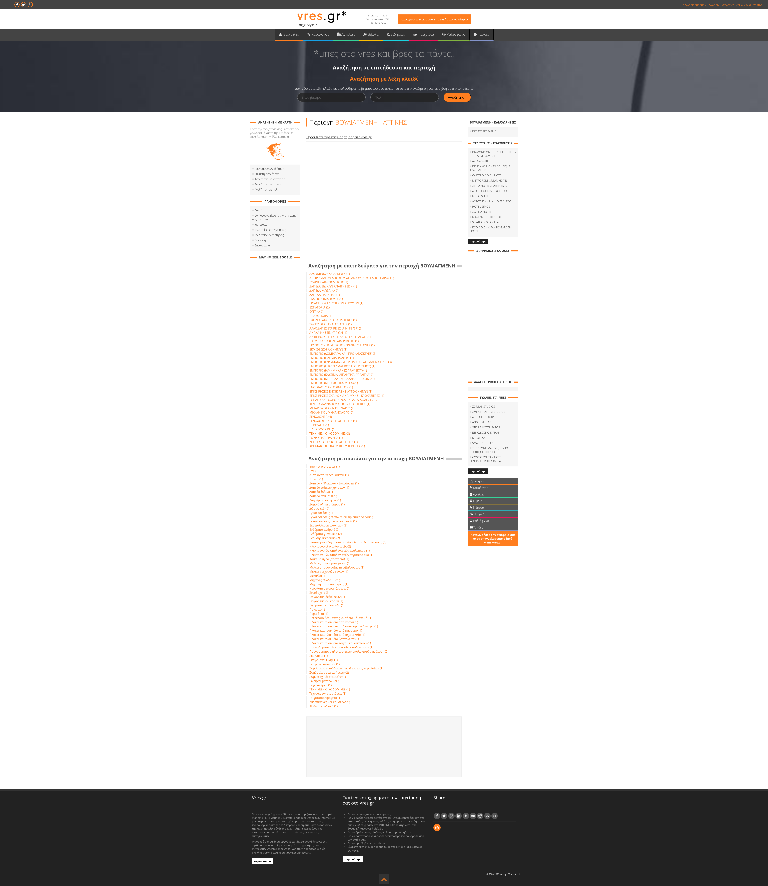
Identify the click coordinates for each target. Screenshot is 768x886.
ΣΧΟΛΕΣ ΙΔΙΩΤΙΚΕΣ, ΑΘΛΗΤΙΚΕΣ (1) (333, 320)
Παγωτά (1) (317, 609)
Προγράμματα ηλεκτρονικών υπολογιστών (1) (341, 647)
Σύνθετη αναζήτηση (267, 174)
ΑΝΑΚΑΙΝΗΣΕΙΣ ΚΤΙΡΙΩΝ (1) (328, 332)
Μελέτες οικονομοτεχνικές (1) (329, 563)
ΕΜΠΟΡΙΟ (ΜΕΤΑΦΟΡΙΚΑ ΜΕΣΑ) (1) (333, 383)
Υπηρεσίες (261, 224)
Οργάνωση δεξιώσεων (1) (327, 597)
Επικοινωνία (262, 245)
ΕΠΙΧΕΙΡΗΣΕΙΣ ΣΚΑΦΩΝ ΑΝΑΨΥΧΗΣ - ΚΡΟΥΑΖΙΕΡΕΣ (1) (346, 396)
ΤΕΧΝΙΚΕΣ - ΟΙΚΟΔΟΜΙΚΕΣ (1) (329, 689)
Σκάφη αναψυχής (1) (323, 660)
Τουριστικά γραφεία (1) (325, 698)
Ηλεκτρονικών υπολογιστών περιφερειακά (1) (341, 555)
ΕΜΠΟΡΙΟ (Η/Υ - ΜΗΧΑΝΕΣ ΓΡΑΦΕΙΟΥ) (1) (338, 370)
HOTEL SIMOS (481, 206)
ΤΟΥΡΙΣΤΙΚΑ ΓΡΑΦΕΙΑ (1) (326, 438)
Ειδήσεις (397, 34)
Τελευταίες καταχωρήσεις (270, 230)
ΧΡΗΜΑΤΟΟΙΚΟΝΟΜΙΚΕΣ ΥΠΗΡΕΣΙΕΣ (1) (337, 446)
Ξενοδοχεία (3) (319, 593)
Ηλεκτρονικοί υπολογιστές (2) (330, 546)
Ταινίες (483, 34)
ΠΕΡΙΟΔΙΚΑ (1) (319, 425)
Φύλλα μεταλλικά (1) (323, 706)
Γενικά (258, 210)
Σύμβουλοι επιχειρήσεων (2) (329, 672)
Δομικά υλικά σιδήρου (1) (327, 504)
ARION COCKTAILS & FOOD (489, 191)
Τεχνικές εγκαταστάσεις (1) (327, 693)
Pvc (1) (313, 471)
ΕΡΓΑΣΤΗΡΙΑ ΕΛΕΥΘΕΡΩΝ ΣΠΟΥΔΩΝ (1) (336, 303)
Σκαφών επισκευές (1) (324, 664)
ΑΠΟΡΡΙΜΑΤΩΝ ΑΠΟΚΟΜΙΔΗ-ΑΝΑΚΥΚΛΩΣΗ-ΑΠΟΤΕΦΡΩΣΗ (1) (352, 278)
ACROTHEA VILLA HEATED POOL (492, 201)
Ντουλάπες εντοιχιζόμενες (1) (329, 588)
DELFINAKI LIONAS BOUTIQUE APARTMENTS (490, 168)
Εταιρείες (290, 34)
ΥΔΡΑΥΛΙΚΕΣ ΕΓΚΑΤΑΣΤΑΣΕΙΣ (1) (330, 324)
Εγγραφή (260, 240)
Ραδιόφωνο (455, 34)
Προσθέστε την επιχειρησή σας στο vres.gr (339, 137)
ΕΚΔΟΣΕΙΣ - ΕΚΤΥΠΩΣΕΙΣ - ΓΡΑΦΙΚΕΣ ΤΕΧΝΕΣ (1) (342, 345)
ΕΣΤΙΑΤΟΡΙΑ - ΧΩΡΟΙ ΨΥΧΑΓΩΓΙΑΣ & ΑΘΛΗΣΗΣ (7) (343, 400)
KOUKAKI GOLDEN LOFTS (488, 217)
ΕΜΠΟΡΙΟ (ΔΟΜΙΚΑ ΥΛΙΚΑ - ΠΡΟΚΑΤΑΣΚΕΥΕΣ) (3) (342, 354)
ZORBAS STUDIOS (483, 406)
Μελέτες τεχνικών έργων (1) (328, 572)
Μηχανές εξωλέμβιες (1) (325, 580)
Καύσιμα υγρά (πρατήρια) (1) (329, 559)
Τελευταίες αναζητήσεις (269, 235)
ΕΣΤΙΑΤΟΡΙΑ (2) (319, 307)
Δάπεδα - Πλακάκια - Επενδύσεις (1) (334, 483)
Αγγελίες (347, 34)
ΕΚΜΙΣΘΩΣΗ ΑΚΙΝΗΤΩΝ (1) (328, 349)
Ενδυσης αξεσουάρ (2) (324, 538)
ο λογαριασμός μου (694, 5)
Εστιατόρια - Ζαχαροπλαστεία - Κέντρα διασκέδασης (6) (347, 542)
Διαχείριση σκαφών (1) (325, 500)
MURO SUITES (481, 196)
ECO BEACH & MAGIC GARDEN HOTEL (490, 229)
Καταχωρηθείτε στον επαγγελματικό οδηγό (434, 19)
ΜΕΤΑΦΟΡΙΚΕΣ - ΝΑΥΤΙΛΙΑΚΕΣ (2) (331, 408)
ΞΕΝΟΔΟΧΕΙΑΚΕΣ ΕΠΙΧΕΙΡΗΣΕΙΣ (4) (333, 421)
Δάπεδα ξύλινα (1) (321, 492)
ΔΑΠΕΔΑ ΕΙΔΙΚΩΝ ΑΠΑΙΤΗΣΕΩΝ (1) (333, 286)
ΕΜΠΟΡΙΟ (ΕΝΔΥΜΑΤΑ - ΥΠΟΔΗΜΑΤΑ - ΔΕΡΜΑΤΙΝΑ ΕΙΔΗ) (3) (350, 362)
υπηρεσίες (727, 5)
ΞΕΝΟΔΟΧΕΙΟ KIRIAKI (485, 432)
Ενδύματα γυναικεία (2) (325, 534)
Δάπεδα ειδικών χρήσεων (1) (329, 487)
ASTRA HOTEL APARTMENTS (489, 186)
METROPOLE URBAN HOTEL (489, 180)
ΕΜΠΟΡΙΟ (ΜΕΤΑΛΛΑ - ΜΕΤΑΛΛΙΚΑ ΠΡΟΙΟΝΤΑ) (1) (343, 379)
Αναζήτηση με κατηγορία (270, 179)
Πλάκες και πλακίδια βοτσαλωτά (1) (334, 639)
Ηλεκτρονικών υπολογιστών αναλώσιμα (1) (339, 550)
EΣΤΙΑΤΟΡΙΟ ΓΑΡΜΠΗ (485, 131)
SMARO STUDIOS (483, 443)
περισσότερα (478, 241)
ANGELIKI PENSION (484, 422)
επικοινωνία (743, 5)
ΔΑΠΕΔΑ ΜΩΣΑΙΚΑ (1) (324, 290)
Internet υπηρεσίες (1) (324, 466)
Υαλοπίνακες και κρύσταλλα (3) (330, 702)
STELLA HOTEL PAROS (486, 427)
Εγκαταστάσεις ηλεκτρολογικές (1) (333, 521)
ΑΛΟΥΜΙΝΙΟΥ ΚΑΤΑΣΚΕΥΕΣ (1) (329, 274)
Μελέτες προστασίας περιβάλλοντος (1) (336, 567)
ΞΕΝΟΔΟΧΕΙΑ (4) (320, 417)
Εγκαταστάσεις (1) (321, 513)
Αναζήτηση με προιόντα (269, 184)
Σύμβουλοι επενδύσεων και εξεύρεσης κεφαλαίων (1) (346, 668)
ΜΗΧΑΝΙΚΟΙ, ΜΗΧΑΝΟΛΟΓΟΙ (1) (331, 412)
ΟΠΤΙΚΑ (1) (316, 311)
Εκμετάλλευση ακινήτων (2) (328, 525)
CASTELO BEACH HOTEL (487, 175)
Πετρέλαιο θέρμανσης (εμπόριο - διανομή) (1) (340, 618)
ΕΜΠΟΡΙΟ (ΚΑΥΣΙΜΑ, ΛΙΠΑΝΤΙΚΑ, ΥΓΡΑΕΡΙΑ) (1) (341, 375)
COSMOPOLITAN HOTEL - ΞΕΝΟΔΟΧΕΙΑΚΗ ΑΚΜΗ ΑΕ (487, 459)
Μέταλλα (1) (317, 576)
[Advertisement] (384, 747)
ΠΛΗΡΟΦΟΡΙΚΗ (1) (322, 429)
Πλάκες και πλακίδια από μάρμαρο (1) (335, 630)
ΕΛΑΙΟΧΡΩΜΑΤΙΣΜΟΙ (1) (326, 299)
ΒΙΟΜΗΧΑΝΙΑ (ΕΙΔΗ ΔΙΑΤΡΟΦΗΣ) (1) (334, 341)
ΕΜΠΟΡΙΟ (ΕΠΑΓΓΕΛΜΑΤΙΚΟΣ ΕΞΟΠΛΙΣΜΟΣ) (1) (342, 366)
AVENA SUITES (481, 161)
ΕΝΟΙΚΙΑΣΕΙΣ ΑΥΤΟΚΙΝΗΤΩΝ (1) (331, 387)
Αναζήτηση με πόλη (267, 189)
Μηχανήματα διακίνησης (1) (328, 584)
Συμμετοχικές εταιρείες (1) (327, 677)
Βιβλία (373, 34)
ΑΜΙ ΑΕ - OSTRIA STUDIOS (488, 412)
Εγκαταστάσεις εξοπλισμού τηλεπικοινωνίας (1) (342, 517)
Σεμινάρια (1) (318, 656)
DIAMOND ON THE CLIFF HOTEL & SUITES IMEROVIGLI (493, 154)
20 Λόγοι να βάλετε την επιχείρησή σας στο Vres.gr (275, 217)
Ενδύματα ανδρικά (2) (324, 529)
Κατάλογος (319, 34)
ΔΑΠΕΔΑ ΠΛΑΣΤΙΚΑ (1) (324, 295)
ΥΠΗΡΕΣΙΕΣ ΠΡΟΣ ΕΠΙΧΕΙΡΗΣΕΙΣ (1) (333, 442)
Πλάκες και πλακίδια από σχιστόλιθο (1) (337, 635)
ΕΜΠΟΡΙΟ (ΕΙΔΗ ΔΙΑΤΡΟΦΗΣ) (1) (331, 358)
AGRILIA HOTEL (481, 212)
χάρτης (757, 5)
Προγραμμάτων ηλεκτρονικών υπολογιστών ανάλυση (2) (348, 651)
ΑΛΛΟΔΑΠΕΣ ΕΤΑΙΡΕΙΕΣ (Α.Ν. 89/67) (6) (335, 328)
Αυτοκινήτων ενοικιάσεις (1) (329, 475)
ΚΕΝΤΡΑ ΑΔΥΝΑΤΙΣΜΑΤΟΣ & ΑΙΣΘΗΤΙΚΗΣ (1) (339, 404)
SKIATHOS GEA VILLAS (486, 222)
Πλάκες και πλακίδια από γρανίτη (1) (334, 622)
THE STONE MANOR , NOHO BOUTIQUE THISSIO (489, 450)
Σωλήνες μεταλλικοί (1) (325, 681)
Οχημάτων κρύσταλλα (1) (326, 605)
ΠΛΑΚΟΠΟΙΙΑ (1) (320, 316)
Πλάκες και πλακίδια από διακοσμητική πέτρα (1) (343, 626)
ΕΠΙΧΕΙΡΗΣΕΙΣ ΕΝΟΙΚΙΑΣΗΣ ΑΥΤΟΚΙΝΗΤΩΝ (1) (340, 391)
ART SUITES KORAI (483, 417)
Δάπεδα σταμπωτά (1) (324, 496)
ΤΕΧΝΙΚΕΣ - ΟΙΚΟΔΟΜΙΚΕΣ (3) (329, 433)
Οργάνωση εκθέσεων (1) (326, 601)
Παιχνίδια (425, 34)
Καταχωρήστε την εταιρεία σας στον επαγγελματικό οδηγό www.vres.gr (493, 538)
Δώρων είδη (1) (319, 508)
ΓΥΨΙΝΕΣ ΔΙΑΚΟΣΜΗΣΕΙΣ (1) (328, 282)
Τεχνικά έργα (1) (320, 685)
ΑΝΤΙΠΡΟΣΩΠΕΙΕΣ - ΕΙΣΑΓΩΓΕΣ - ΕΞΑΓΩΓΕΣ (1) (341, 337)
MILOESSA (478, 438)
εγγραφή (714, 5)
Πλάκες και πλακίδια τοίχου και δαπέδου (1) (340, 643)
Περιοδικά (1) (318, 614)
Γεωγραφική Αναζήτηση (269, 169)
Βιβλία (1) (316, 479)
